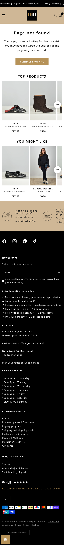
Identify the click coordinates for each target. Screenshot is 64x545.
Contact (6, 418)
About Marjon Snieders (15, 468)
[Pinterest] (27, 241)
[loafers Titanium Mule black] (15, 100)
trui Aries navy (43, 191)
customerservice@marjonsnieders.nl (23, 343)
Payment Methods (12, 437)
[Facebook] (7, 241)
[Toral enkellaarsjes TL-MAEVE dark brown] (43, 100)
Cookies (35, 525)
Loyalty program (11, 426)
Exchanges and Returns (15, 433)
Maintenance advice (13, 441)
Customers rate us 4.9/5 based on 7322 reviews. (32, 488)
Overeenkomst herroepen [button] (16, 532)
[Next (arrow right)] (57, 104)
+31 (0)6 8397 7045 (25, 335)
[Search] (55, 15)
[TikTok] (38, 241)
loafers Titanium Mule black (15, 126)
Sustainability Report (14, 472)
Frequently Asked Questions (18, 422)
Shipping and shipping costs (18, 430)
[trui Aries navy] (43, 165)
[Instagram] (17, 241)
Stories (6, 464)
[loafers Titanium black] (15, 165)
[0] (60, 15)
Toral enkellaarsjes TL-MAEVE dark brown (43, 126)
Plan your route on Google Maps (20, 362)
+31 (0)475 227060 (21, 331)
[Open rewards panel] (5, 539)
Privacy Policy (22, 525)
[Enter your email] (59, 272)
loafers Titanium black (15, 191)
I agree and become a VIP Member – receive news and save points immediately (32, 281)
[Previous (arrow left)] (6, 104)
